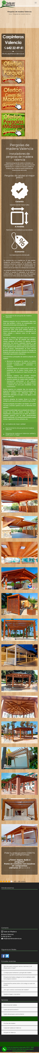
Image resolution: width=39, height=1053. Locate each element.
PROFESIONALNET (19, 1051)
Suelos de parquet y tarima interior (14, 1014)
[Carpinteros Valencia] (8, 3)
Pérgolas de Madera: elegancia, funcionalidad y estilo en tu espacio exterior (19, 978)
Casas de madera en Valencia (12, 1028)
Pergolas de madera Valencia (12, 1018)
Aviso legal (29, 1049)
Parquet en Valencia (10, 1032)
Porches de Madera (9, 1023)
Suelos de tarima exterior (11, 1009)
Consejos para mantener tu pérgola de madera (17, 972)
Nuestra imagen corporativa (12, 994)
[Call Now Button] (4, 1049)
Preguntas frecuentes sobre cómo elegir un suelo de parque (19, 984)
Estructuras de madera (10, 1005)
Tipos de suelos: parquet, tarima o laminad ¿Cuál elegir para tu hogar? (18, 967)
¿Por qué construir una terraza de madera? (16, 989)
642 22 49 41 (25, 868)
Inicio (10, 14)
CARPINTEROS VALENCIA (14, 1049)
